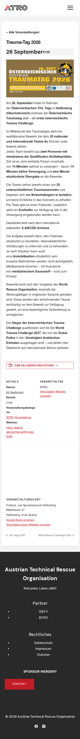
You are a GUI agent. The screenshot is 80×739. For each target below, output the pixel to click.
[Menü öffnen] (70, 7)
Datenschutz (43, 643)
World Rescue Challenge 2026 (55, 535)
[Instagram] (44, 726)
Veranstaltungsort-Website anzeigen (28, 524)
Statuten (43, 655)
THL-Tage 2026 (16, 535)
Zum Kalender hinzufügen (34, 365)
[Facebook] (36, 726)
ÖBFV (43, 612)
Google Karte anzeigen (20, 520)
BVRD (43, 618)
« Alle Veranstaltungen (22, 32)
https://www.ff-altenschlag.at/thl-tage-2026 (20, 432)
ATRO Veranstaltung (18, 417)
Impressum (43, 649)
